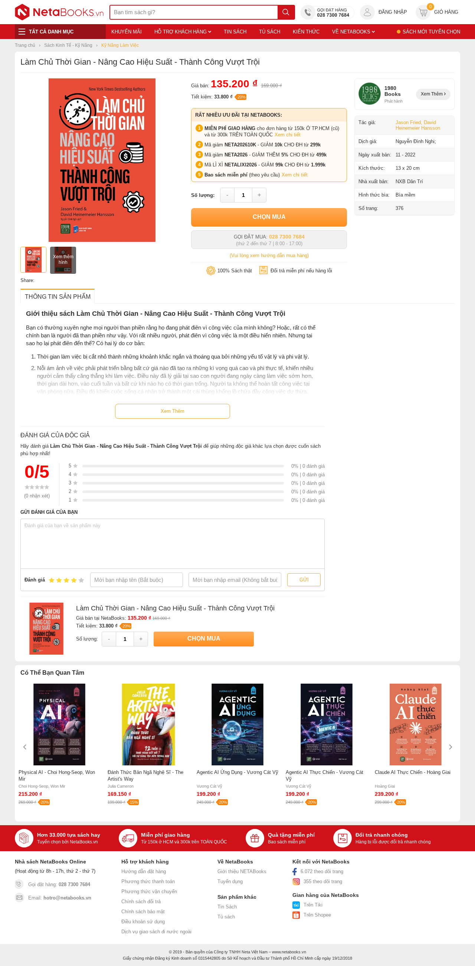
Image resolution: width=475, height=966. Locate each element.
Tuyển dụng (230, 881)
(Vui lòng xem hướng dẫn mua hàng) (269, 255)
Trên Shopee (317, 915)
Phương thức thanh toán (148, 881)
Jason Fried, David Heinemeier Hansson (418, 125)
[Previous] (25, 746)
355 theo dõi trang (323, 881)
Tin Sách (227, 907)
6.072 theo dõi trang (322, 871)
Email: (59, 898)
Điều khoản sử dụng (143, 921)
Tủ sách (226, 917)
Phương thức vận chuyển (149, 891)
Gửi (304, 580)
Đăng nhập (393, 12)
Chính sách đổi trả (141, 901)
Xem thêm (432, 94)
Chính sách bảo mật (143, 911)
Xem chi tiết (288, 134)
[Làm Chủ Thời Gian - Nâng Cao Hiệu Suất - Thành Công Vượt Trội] (102, 240)
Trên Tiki (313, 905)
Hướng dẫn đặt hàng (143, 871)
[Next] (449, 746)
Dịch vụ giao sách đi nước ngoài (156, 931)
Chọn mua (269, 217)
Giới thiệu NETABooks (241, 871)
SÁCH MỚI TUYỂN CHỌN (431, 32)
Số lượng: (202, 195)
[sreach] (286, 12)
